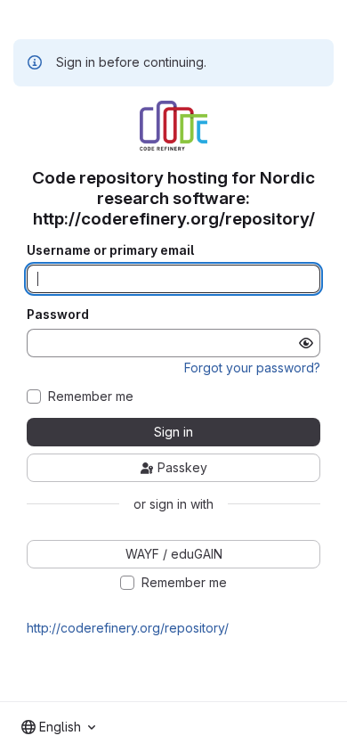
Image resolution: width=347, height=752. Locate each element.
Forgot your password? (252, 367)
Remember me (90, 396)
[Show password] (306, 343)
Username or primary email (110, 250)
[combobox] (58, 727)
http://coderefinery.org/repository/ (128, 627)
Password (58, 314)
